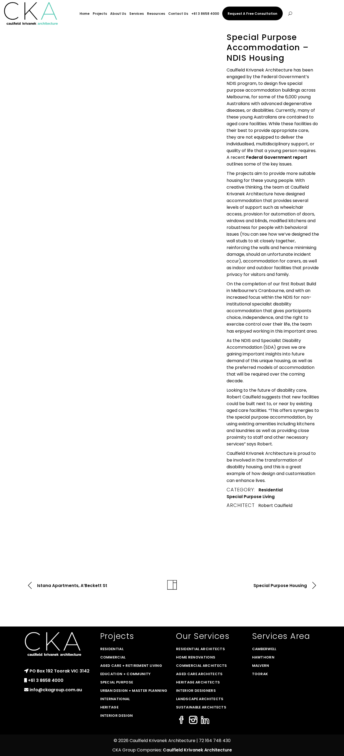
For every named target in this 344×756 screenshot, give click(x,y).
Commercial (113, 657)
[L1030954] (55, 174)
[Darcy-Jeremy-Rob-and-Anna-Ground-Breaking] (55, 333)
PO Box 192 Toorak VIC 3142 (59, 671)
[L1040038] (187, 105)
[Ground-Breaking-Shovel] (121, 261)
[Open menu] (290, 13)
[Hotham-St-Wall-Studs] (187, 240)
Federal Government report (276, 157)
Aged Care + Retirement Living (131, 665)
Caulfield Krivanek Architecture (197, 750)
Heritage (109, 707)
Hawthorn (263, 657)
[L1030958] (121, 174)
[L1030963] (121, 105)
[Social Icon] (181, 720)
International (115, 698)
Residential (271, 490)
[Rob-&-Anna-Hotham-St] (55, 56)
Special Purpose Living (251, 496)
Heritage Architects (198, 682)
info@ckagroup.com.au (56, 690)
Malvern (260, 665)
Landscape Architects (200, 698)
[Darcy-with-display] (55, 261)
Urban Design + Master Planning (133, 690)
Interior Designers (196, 690)
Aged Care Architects (199, 673)
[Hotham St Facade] (55, 105)
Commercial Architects (201, 665)
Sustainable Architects (201, 707)
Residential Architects (200, 648)
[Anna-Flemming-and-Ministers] (187, 155)
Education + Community (125, 673)
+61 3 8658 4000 (45, 680)
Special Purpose (116, 682)
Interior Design (116, 715)
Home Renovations (195, 657)
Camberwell (264, 648)
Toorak (260, 673)
